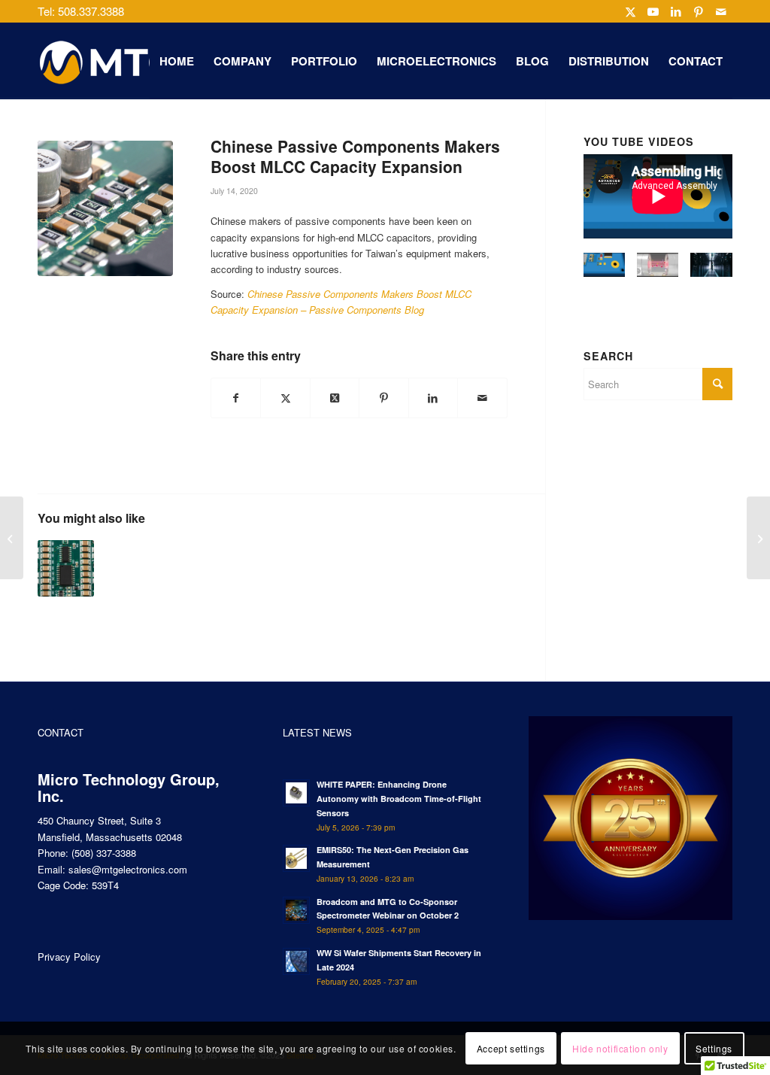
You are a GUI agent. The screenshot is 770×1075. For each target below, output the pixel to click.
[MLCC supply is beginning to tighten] (66, 568)
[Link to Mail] (721, 11)
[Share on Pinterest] (383, 398)
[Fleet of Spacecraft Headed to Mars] (11, 538)
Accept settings (511, 1048)
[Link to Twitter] (630, 11)
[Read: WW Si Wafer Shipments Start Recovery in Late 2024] (296, 961)
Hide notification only (620, 1048)
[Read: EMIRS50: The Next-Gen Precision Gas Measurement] (296, 858)
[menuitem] (177, 61)
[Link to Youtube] (653, 11)
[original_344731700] (105, 208)
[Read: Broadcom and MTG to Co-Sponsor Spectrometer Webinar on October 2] (296, 910)
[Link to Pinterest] (698, 11)
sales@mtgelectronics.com (127, 869)
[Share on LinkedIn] (433, 398)
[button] (604, 271)
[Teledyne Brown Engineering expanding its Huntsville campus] (758, 538)
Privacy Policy (69, 956)
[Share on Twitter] (285, 398)
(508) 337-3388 (103, 853)
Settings (714, 1048)
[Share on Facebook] (235, 398)
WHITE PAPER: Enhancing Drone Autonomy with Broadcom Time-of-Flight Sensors (399, 798)
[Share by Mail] (482, 398)
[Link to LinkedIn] (676, 11)
